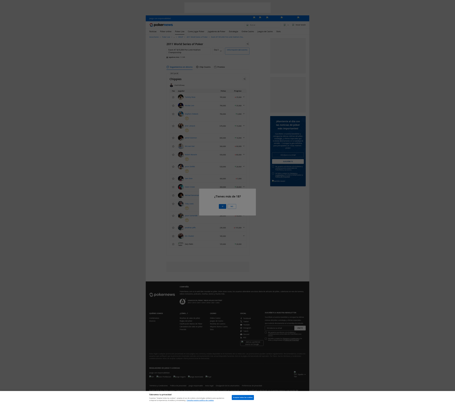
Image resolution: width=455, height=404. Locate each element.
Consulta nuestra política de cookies (200, 400)
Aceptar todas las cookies (243, 397)
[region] (227, 397)
